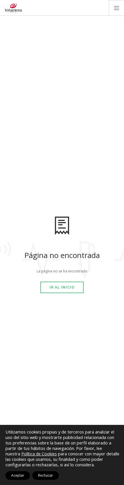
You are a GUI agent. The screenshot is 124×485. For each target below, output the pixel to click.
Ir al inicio (62, 287)
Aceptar (17, 475)
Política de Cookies (39, 454)
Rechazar (45, 475)
